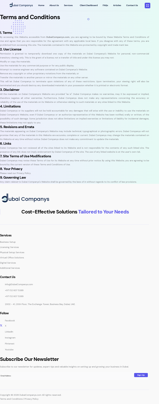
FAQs (105, 5)
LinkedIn (9, 331)
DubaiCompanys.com (30, 394)
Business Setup (8, 241)
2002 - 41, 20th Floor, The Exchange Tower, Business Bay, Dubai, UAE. (40, 304)
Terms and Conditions (11, 398)
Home (41, 5)
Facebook (10, 320)
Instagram (10, 337)
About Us (54, 5)
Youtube (9, 349)
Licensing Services (9, 247)
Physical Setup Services (12, 252)
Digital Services (8, 262)
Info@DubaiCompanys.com (19, 284)
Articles (117, 5)
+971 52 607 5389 (14, 290)
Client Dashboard (89, 5)
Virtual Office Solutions (12, 257)
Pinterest (9, 343)
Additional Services (10, 268)
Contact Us (132, 5)
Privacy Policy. (24, 173)
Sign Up (141, 375)
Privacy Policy (31, 398)
